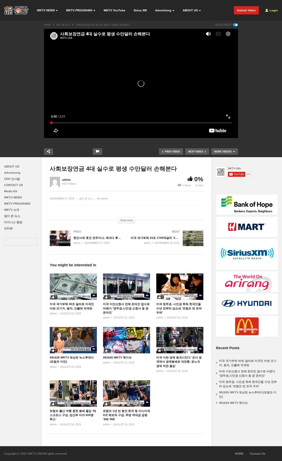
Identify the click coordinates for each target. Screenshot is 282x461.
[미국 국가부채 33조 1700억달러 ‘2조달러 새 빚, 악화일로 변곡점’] (167, 242)
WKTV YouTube (114, 10)
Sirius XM (140, 10)
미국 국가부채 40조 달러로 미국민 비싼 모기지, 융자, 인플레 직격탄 (247, 363)
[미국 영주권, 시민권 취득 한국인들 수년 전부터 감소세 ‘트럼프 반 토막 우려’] (179, 287)
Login (273, 10)
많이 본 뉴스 (63, 24)
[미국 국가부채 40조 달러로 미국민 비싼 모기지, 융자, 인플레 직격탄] (73, 287)
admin (66, 179)
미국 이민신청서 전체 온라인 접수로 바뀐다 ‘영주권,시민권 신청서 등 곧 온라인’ (126, 308)
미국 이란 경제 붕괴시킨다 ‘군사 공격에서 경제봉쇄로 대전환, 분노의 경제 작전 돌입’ (179, 362)
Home (47, 24)
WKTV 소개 (11, 209)
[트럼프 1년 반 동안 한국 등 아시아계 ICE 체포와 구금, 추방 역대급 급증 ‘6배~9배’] (126, 393)
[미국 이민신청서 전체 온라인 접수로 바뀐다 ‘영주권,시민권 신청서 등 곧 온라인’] (126, 287)
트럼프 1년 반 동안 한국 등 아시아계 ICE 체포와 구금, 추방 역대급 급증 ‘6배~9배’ (126, 415)
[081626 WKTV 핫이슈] (126, 340)
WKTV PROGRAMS (79, 10)
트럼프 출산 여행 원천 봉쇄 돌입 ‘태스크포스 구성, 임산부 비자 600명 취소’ (73, 415)
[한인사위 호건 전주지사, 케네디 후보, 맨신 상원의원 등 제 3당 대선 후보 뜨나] (86, 242)
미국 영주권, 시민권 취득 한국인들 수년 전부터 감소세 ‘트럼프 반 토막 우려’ (179, 308)
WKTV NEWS (46, 10)
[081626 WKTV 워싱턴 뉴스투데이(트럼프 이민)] (73, 340)
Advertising (163, 10)
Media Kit (10, 191)
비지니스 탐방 (13, 222)
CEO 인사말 (12, 178)
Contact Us (257, 453)
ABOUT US (190, 10)
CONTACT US (13, 185)
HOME (239, 453)
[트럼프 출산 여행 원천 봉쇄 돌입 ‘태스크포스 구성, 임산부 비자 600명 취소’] (73, 393)
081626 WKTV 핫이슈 (117, 357)
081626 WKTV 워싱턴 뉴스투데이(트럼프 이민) (247, 394)
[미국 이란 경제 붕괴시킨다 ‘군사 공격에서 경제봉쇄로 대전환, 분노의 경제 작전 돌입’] (179, 340)
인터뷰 (8, 228)
